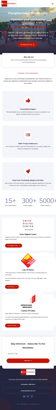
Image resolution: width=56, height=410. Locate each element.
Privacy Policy (31, 408)
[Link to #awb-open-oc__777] (52, 4)
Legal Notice (24, 408)
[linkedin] (24, 396)
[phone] (28, 396)
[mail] (31, 396)
